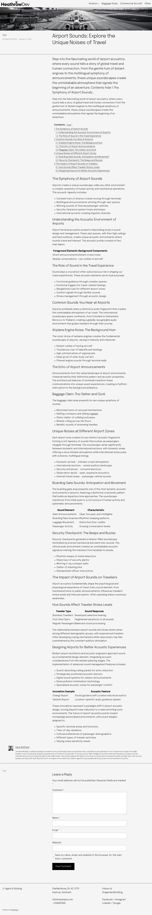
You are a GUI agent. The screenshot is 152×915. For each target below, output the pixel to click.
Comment (58, 790)
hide (69, 125)
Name (56, 818)
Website (56, 843)
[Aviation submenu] (98, 3)
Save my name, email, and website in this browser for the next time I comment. (88, 857)
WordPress (15, 910)
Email (55, 830)
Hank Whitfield (22, 747)
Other (4, 35)
